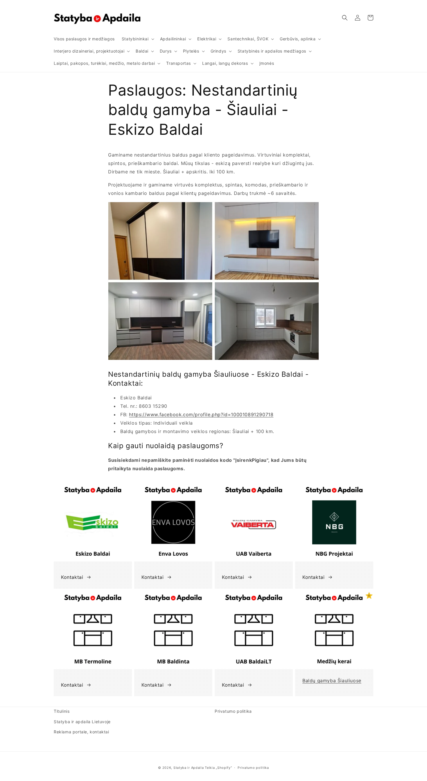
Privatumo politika (233, 711)
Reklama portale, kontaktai (81, 731)
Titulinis (61, 711)
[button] (137, 39)
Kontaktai (72, 577)
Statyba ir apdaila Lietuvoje (82, 721)
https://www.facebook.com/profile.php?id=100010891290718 (201, 414)
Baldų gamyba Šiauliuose (331, 680)
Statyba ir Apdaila (188, 768)
